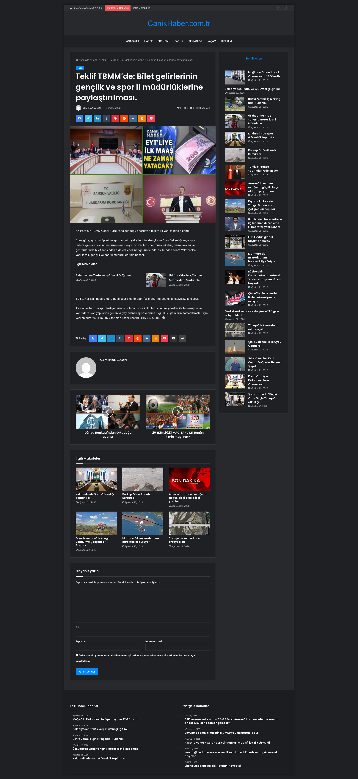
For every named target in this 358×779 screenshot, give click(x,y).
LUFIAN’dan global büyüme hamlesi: (260, 239)
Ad (78, 627)
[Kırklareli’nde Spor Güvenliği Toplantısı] (96, 479)
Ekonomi (163, 41)
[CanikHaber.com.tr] (179, 23)
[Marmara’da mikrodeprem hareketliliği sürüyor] (142, 523)
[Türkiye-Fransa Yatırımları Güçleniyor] (235, 172)
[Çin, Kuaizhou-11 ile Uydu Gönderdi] (235, 347)
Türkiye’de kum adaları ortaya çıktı (184, 540)
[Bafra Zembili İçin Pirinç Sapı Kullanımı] (235, 104)
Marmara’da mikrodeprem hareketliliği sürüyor (140, 540)
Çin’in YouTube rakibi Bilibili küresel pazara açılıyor (262, 297)
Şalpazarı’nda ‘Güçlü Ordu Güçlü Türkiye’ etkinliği (262, 398)
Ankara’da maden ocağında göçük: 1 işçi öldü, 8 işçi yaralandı (188, 497)
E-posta (81, 641)
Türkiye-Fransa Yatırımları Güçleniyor (263, 169)
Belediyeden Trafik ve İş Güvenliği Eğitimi (103, 275)
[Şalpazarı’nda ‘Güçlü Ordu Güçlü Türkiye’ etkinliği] (235, 399)
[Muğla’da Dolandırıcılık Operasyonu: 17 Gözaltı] (235, 77)
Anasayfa (132, 41)
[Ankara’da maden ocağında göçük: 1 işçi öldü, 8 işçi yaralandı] (189, 479)
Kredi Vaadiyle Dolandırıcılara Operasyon (258, 380)
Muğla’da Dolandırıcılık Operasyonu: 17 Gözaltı (264, 74)
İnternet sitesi (153, 641)
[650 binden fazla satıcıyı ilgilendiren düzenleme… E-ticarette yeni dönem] (235, 224)
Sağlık (179, 41)
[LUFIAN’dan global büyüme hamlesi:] (235, 242)
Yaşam (212, 41)
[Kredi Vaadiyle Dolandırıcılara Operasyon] (235, 381)
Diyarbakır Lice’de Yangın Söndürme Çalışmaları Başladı (93, 541)
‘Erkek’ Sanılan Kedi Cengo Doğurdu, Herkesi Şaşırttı (264, 362)
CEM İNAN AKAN (91, 107)
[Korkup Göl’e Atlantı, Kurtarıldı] (142, 479)
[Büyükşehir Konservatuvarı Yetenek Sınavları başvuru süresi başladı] (235, 277)
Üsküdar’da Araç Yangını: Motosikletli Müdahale (262, 119)
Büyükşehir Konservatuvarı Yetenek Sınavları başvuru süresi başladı (264, 277)
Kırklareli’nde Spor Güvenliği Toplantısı (95, 496)
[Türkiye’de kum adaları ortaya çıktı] (189, 523)
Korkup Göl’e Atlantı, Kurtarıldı (136, 496)
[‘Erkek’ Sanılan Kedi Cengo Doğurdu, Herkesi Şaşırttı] (235, 364)
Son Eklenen (253, 58)
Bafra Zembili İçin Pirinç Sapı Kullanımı (153, 7)
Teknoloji (195, 41)
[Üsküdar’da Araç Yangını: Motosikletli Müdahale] (156, 280)
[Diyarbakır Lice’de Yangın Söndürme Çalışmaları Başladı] (96, 523)
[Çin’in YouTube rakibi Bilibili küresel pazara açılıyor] (235, 298)
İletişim (226, 41)
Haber (148, 41)
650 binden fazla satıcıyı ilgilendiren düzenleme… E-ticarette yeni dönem (265, 223)
